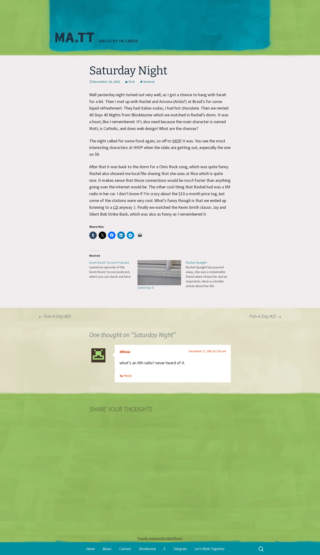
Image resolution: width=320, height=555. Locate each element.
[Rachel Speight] (210, 274)
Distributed (147, 549)
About (107, 549)
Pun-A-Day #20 (54, 316)
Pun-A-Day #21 (265, 316)
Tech (131, 82)
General (148, 82)
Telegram (180, 549)
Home (90, 549)
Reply (128, 375)
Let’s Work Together (209, 549)
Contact (125, 549)
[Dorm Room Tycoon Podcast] (113, 269)
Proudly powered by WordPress (160, 538)
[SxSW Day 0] (159, 272)
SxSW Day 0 (145, 287)
